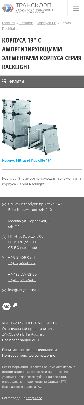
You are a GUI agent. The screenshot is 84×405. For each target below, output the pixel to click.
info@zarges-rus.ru (23, 290)
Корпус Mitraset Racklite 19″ (26, 160)
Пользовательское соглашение (28, 355)
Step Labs (34, 398)
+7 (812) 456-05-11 (21, 257)
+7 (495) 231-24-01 (22, 280)
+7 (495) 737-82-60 (22, 274)
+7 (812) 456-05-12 (21, 263)
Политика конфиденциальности (29, 350)
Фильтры (16, 81)
